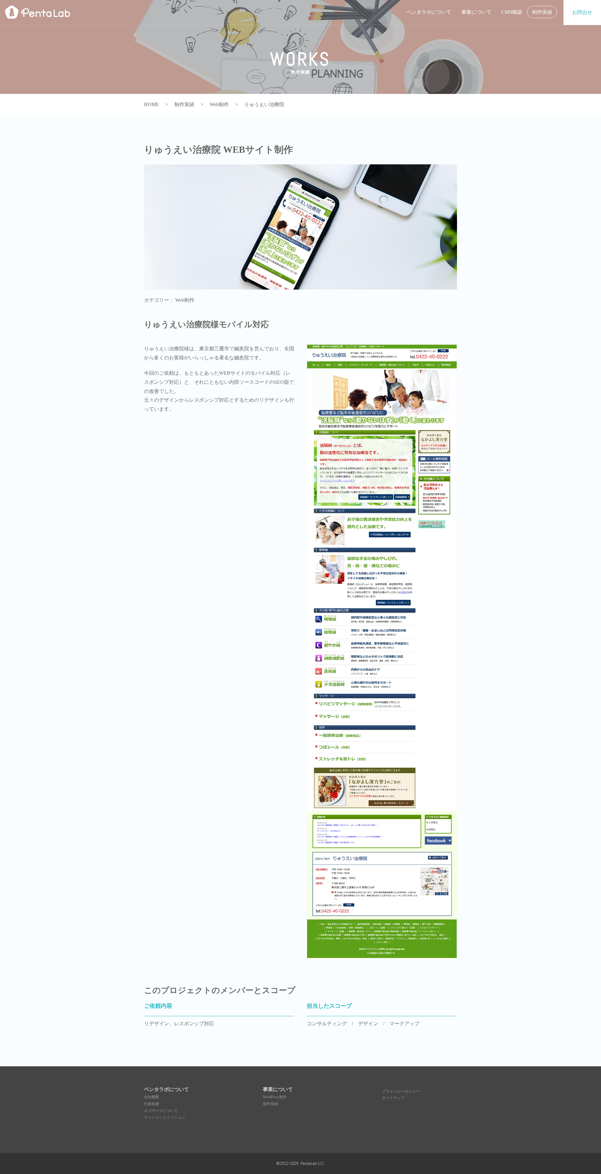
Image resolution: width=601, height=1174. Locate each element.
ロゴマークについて (161, 1111)
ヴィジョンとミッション (164, 1117)
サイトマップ (393, 1098)
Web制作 (184, 300)
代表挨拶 (151, 1104)
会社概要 (151, 1097)
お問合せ (582, 12)
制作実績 (542, 12)
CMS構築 (511, 12)
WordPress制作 (275, 1097)
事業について (476, 12)
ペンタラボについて (428, 12)
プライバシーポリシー (400, 1091)
